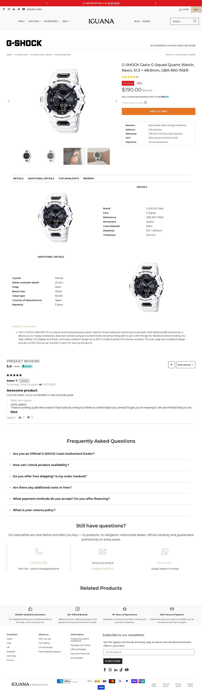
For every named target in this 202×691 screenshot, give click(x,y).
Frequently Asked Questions (80, 639)
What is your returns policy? (34, 510)
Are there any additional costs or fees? (42, 487)
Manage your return (81, 645)
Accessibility (77, 658)
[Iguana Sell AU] (101, 21)
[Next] (116, 101)
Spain (9, 638)
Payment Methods (80, 653)
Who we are (45, 638)
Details (18, 178)
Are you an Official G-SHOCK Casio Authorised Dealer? (54, 454)
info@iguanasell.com (102, 568)
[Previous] (9, 101)
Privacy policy (178, 685)
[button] (22, 21)
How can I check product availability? (41, 465)
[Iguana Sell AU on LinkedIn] (13, 9)
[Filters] (171, 364)
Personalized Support (50, 651)
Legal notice (153, 685)
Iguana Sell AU (42, 685)
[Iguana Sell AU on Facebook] (3, 9)
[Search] (195, 21)
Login (185, 9)
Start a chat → (165, 562)
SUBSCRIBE (113, 661)
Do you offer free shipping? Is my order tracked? (50, 476)
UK (8, 647)
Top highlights (69, 178)
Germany (11, 656)
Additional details (41, 178)
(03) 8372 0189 (34, 9)
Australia (11, 651)
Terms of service (166, 685)
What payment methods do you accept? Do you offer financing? (61, 499)
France (10, 660)
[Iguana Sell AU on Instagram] (8, 9)
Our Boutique (46, 647)
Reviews (88, 178)
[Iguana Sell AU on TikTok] (18, 9)
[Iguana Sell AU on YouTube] (23, 9)
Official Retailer (78, 649)
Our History (44, 643)
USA (9, 643)
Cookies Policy (190, 685)
